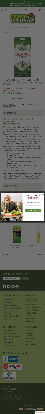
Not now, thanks (33, 212)
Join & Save (33, 210)
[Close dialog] (42, 195)
